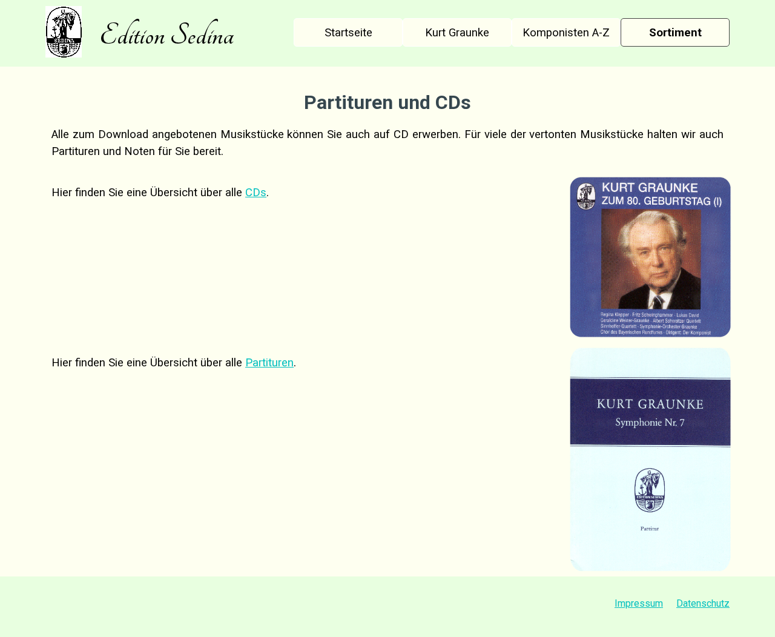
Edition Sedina (166, 35)
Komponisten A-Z (566, 32)
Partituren (269, 362)
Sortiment (675, 32)
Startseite (348, 32)
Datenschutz (703, 603)
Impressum (639, 603)
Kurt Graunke (457, 32)
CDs (255, 192)
